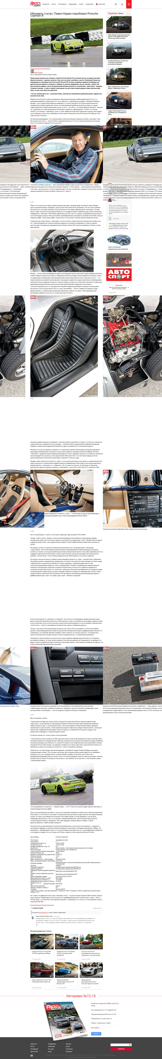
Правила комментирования (89, 1057)
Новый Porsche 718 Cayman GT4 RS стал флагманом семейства (66, 953)
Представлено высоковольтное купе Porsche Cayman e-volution (90, 982)
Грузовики (62, 4)
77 (101, 947)
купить (96, 1034)
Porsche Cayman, (36, 905)
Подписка (89, 4)
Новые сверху (97, 908)
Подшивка (73, 4)
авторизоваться (43, 912)
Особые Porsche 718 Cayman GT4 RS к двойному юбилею (41, 952)
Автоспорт (34, 1051)
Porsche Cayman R (48, 905)
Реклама (69, 1051)
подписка (121, 1049)
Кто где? (51, 1049)
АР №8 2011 (46, 69)
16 (52, 947)
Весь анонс (95, 1028)
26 (76, 947)
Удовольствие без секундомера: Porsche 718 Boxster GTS (65, 982)
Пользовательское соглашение (73, 1057)
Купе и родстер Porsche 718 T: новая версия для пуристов (42, 981)
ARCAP (81, 4)
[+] (37, 924)
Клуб (49, 1051)
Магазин (101, 4)
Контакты (69, 1049)
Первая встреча (35, 69)
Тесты (53, 4)
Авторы (68, 1044)
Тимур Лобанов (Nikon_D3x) (44, 916)
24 (52, 976)
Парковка (51, 1046)
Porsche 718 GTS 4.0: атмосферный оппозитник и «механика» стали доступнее (90, 953)
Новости (45, 4)
